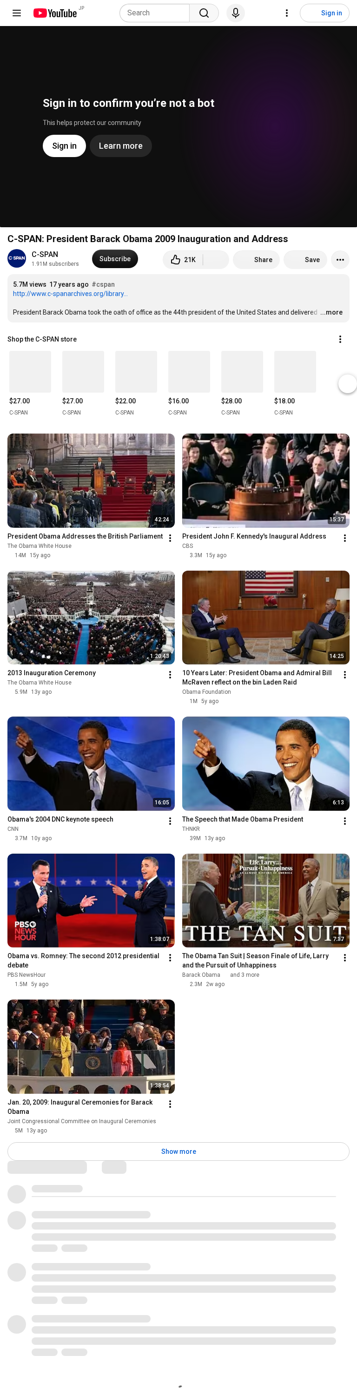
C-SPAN (45, 254)
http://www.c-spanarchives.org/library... (70, 293)
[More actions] (340, 259)
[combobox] (157, 13)
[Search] (204, 13)
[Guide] (16, 13)
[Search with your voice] (235, 13)
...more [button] (331, 312)
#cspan (103, 284)
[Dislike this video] (216, 259)
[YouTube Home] (54, 13)
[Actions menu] (340, 339)
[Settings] (286, 13)
